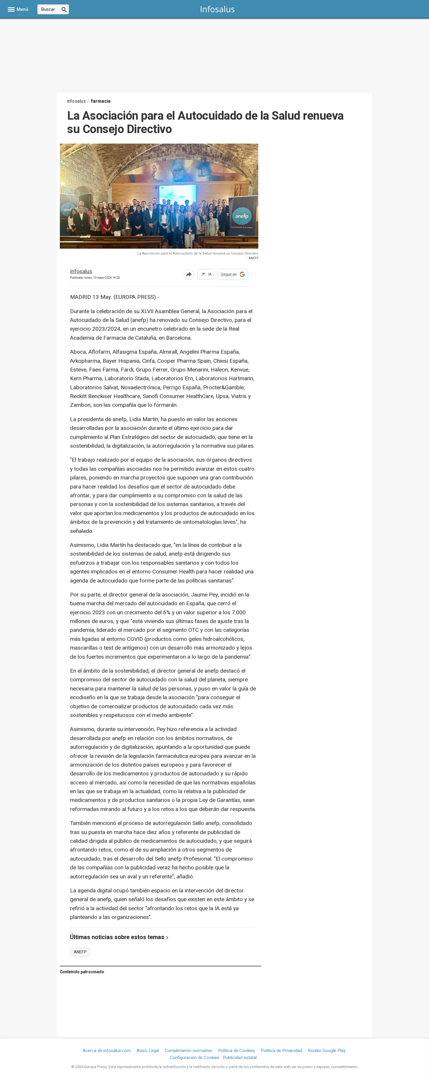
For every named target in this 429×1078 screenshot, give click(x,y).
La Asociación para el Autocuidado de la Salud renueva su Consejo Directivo (197, 253)
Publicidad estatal (240, 1057)
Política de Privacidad (281, 1050)
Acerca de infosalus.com (107, 1050)
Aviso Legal (148, 1050)
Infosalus (81, 272)
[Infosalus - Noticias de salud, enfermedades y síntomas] (217, 8)
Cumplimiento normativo (188, 1050)
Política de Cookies (236, 1050)
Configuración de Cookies (194, 1057)
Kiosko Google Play (327, 1050)
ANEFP (80, 952)
